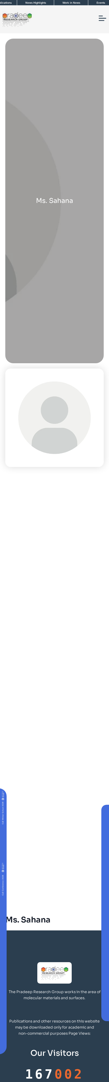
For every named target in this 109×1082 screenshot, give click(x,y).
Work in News (71, 2)
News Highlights (35, 2)
